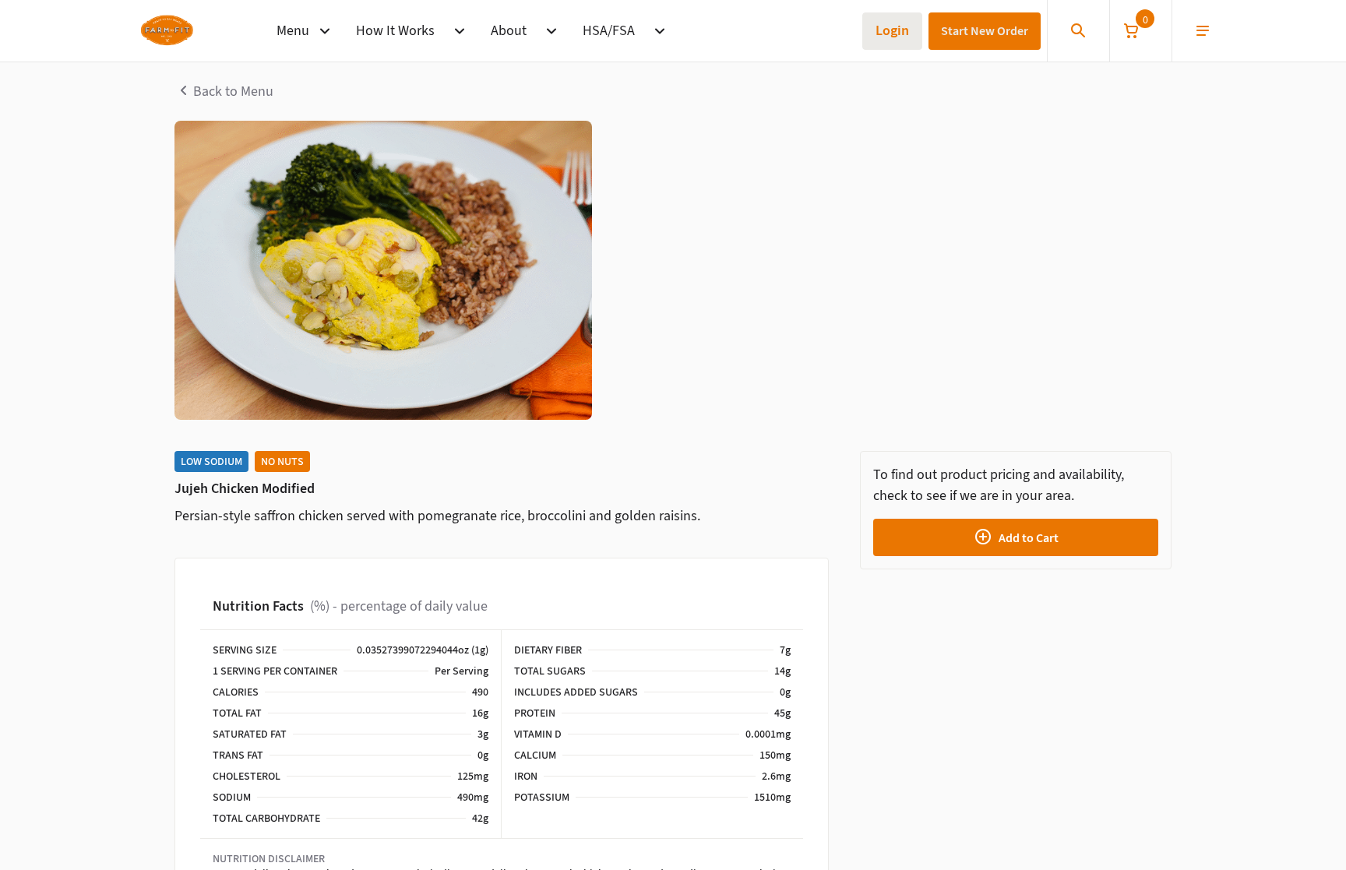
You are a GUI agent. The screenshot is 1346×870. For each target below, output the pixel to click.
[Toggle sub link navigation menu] (459, 31)
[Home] (166, 31)
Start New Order (984, 31)
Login (892, 30)
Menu (293, 30)
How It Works (395, 30)
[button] (1140, 31)
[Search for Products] (1078, 31)
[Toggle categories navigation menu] (324, 31)
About (509, 30)
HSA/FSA (609, 30)
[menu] (1202, 31)
